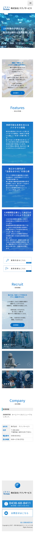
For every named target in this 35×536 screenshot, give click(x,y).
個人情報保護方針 (26, 522)
